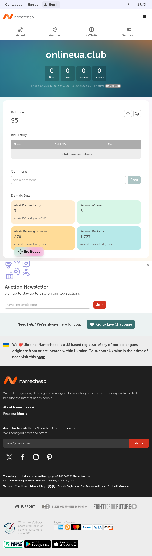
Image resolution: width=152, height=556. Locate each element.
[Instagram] (36, 457)
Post (134, 180)
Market (20, 35)
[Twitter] (9, 457)
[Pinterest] (49, 457)
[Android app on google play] (37, 544)
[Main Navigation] (144, 16)
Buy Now (91, 35)
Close (148, 265)
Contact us (13, 4)
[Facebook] (22, 457)
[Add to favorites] (128, 113)
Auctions (55, 35)
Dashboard (129, 35)
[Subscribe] (137, 113)
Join (100, 305)
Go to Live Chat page (114, 324)
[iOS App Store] (65, 544)
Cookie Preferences (119, 486)
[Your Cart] (129, 4)
